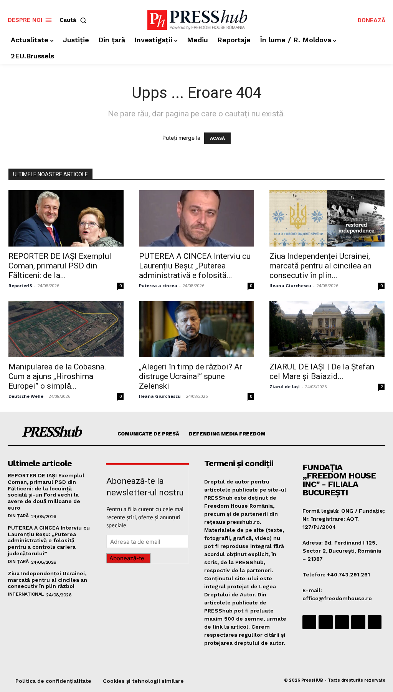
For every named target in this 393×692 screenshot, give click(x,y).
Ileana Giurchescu (290, 285)
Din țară (18, 515)
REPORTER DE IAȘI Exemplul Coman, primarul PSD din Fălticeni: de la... (59, 266)
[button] (74, 20)
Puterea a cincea (158, 285)
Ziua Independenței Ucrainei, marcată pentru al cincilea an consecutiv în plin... (320, 266)
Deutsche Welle (25, 396)
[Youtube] (374, 622)
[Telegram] (342, 622)
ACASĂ (217, 138)
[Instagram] (325, 622)
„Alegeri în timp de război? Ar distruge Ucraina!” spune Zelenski (190, 376)
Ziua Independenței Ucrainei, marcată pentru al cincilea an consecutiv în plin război (47, 579)
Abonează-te (126, 558)
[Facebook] (309, 622)
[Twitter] (358, 622)
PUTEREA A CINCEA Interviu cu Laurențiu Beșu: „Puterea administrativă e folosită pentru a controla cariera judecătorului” (49, 540)
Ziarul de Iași (284, 386)
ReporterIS (20, 285)
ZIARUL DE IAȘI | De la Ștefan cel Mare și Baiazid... (321, 371)
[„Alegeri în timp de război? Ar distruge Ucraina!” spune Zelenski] (196, 329)
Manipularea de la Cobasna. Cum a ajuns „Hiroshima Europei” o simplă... (57, 376)
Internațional (26, 594)
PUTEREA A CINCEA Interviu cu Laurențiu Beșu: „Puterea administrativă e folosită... (195, 266)
